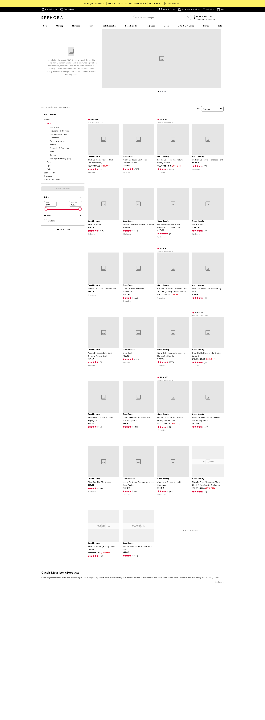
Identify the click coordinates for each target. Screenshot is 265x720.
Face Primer (54, 127)
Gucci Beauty (52, 107)
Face (49, 123)
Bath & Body (49, 173)
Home (43, 107)
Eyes (49, 162)
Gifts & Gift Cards (52, 179)
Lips (48, 165)
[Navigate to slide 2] (161, 92)
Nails (49, 169)
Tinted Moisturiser (58, 141)
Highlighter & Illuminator (60, 131)
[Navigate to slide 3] (163, 92)
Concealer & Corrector (59, 148)
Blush (52, 151)
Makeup (62, 107)
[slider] (45, 209)
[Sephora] (52, 17)
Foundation (54, 137)
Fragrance (48, 176)
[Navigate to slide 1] (158, 92)
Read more (219, 582)
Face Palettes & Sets (58, 134)
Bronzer (53, 155)
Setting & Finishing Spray (60, 158)
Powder (53, 144)
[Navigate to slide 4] (165, 92)
